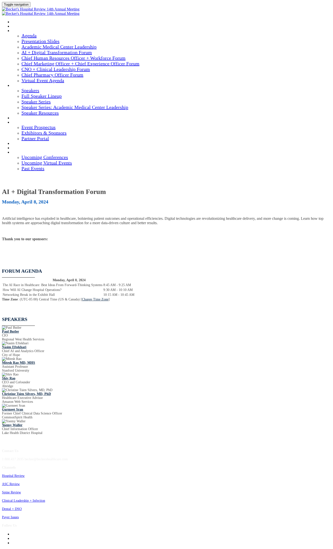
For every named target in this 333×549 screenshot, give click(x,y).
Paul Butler (10, 331)
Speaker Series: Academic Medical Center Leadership (74, 107)
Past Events (32, 168)
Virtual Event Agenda (42, 80)
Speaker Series (36, 101)
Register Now (23, 148)
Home (16, 26)
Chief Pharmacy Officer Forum (52, 74)
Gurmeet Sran (12, 409)
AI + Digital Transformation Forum (56, 52)
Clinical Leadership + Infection (23, 500)
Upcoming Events (26, 152)
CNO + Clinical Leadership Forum (55, 69)
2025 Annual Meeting (29, 22)
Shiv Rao (8, 378)
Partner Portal (35, 138)
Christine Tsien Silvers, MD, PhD (26, 394)
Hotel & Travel (25, 143)
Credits (18, 118)
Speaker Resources (40, 113)
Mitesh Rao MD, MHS (18, 363)
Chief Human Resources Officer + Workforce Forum (73, 58)
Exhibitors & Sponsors (44, 132)
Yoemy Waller (12, 425)
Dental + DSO (12, 509)
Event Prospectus (38, 127)
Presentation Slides (40, 41)
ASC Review (11, 484)
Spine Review (11, 492)
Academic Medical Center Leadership (59, 46)
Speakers (19, 85)
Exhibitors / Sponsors (30, 122)
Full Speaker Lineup (41, 96)
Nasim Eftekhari (14, 347)
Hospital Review (13, 476)
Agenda (18, 31)
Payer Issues (10, 517)
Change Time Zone (95, 299)
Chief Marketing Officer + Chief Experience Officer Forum (80, 63)
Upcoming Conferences (44, 157)
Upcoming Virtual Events (46, 162)
